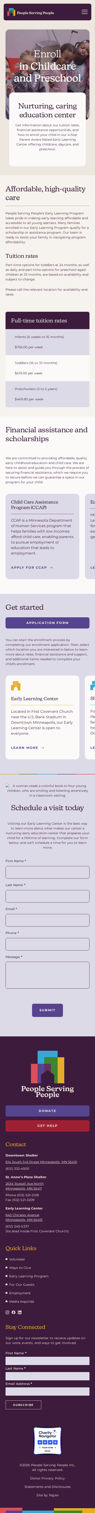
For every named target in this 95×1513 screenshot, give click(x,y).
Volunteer (17, 1259)
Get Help (47, 1126)
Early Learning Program (29, 1276)
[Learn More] (42, 717)
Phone (12, 933)
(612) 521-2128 (28, 1195)
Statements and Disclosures (47, 1487)
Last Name (15, 885)
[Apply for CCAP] (42, 536)
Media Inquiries (21, 1301)
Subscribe (23, 1405)
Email (11, 909)
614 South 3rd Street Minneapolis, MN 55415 (41, 1162)
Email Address (19, 1384)
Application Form (47, 623)
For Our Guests (21, 1285)
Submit (47, 1010)
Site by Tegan (47, 1495)
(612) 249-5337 (17, 1226)
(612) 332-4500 (17, 1169)
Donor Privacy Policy (47, 1478)
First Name (16, 861)
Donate (47, 1111)
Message (14, 957)
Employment (20, 1293)
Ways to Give (20, 1268)
